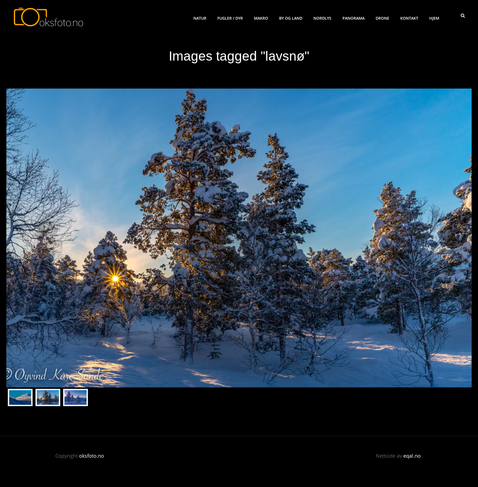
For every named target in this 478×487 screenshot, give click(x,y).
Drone (382, 18)
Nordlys (322, 18)
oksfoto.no (91, 455)
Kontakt (409, 18)
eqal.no (412, 455)
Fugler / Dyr (230, 18)
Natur (199, 18)
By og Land (290, 18)
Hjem (434, 18)
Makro (261, 18)
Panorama (353, 18)
